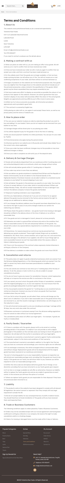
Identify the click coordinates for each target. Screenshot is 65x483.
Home (2, 11)
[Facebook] (34, 470)
